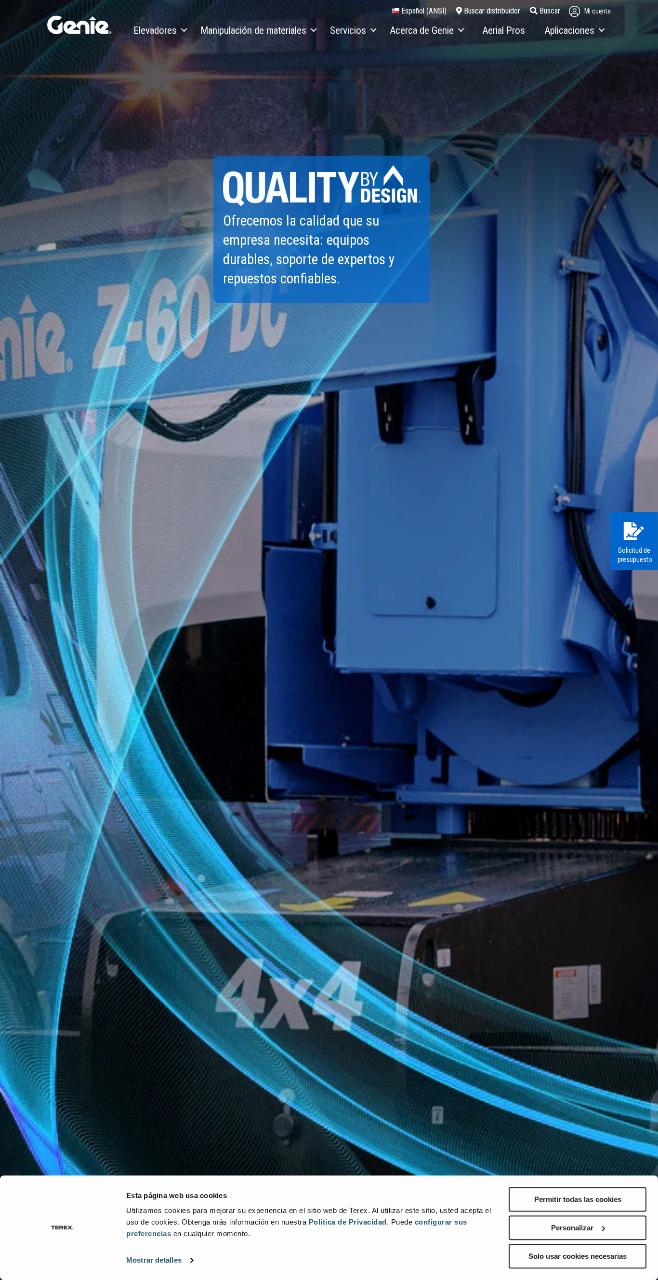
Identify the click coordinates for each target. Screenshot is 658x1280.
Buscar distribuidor (491, 10)
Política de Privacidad (348, 1222)
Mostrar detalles (154, 1260)
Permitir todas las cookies (577, 1199)
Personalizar (572, 1228)
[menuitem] (159, 30)
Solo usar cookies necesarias (577, 1256)
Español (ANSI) (423, 10)
